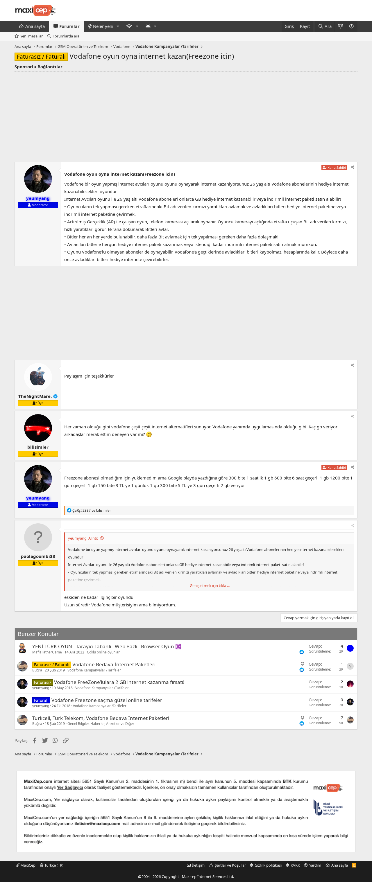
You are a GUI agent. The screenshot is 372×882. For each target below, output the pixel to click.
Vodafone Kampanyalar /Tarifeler (94, 670)
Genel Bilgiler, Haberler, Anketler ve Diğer (100, 723)
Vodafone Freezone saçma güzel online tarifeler (106, 700)
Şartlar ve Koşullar (230, 865)
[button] (118, 26)
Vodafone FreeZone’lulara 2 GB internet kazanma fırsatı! (119, 682)
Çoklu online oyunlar (103, 652)
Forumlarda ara (66, 36)
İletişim (198, 865)
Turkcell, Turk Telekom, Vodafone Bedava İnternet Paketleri (100, 718)
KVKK (295, 865)
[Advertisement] (186, 115)
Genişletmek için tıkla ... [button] (210, 585)
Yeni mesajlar (31, 36)
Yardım (315, 865)
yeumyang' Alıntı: (83, 538)
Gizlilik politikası (268, 865)
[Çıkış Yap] (351, 26)
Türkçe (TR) (53, 865)
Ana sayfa (35, 26)
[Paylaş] (352, 167)
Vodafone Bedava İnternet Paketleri (113, 664)
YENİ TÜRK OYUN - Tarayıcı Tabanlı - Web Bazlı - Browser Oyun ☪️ (106, 646)
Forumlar (69, 26)
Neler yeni (103, 26)
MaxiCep (27, 865)
